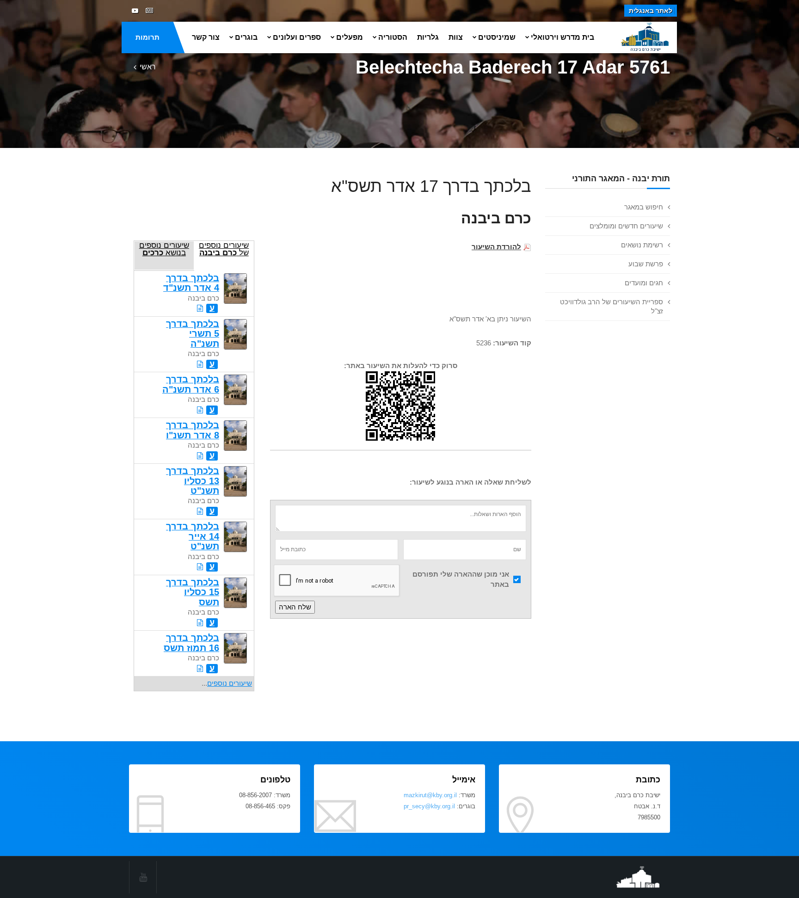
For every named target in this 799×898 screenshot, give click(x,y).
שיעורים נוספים (229, 683)
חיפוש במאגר (643, 207)
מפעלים (349, 37)
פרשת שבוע (645, 264)
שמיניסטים (497, 37)
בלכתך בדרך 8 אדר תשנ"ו (192, 430)
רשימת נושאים (642, 245)
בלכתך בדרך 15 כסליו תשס (192, 592)
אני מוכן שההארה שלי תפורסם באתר (460, 579)
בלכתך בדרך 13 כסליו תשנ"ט (192, 481)
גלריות (428, 37)
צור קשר (206, 37)
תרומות (147, 37)
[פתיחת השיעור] (200, 308)
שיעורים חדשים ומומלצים (626, 226)
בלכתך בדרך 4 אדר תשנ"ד (191, 283)
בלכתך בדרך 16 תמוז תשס (191, 642)
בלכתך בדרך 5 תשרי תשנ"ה (192, 334)
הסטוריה (392, 37)
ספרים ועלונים (297, 37)
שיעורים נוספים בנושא (164, 249)
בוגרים (246, 37)
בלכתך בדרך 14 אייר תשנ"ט (192, 536)
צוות (456, 37)
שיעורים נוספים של (224, 249)
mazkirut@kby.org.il (430, 795)
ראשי (148, 67)
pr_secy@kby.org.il (429, 806)
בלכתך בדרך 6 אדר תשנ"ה (190, 384)
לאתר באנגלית (650, 10)
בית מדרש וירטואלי (562, 37)
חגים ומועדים (644, 283)
